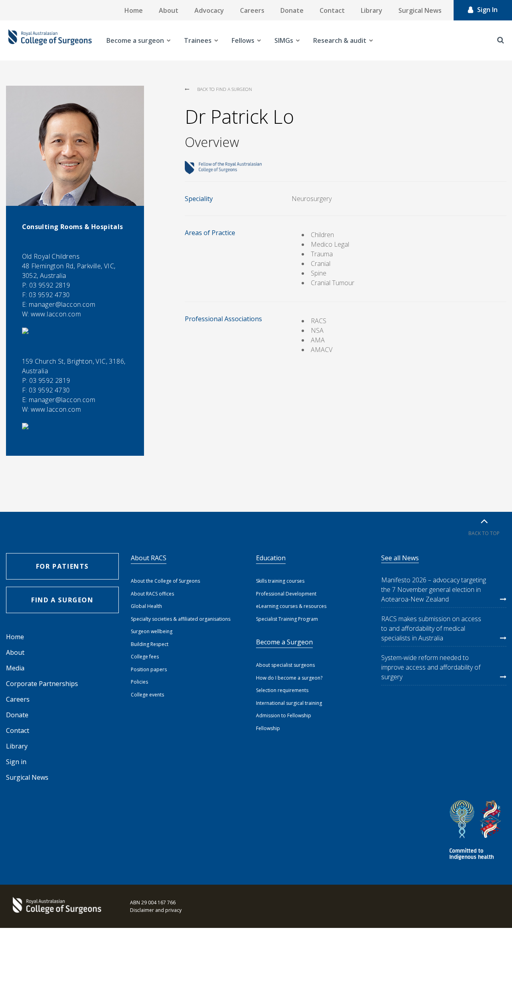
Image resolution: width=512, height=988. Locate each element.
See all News (400, 557)
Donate (292, 10)
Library (371, 10)
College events (147, 694)
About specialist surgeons (285, 665)
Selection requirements (282, 690)
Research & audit (339, 40)
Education (271, 557)
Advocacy (209, 10)
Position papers (149, 669)
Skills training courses (280, 581)
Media (15, 668)
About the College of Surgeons (165, 581)
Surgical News (420, 10)
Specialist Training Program (287, 619)
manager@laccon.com (62, 304)
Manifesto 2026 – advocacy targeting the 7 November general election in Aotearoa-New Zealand (433, 589)
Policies (139, 681)
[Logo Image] (50, 40)
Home (133, 10)
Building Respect (149, 644)
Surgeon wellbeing (151, 631)
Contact (332, 10)
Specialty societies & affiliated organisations (180, 619)
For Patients (62, 566)
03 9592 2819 (49, 285)
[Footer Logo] (56, 906)
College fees (145, 656)
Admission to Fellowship (283, 715)
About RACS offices (152, 593)
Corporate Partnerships (42, 683)
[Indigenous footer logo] (476, 831)
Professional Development (286, 593)
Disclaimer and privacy (156, 910)
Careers (252, 10)
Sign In (487, 9)
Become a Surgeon (284, 642)
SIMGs (283, 40)
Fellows (243, 40)
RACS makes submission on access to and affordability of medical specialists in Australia (431, 628)
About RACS (148, 557)
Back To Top (484, 533)
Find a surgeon (62, 600)
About (168, 10)
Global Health (146, 606)
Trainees (198, 40)
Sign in (16, 761)
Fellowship (268, 728)
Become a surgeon (135, 40)
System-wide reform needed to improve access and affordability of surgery (430, 667)
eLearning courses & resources (291, 606)
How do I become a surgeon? (289, 677)
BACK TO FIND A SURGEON (224, 89)
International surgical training (289, 703)
